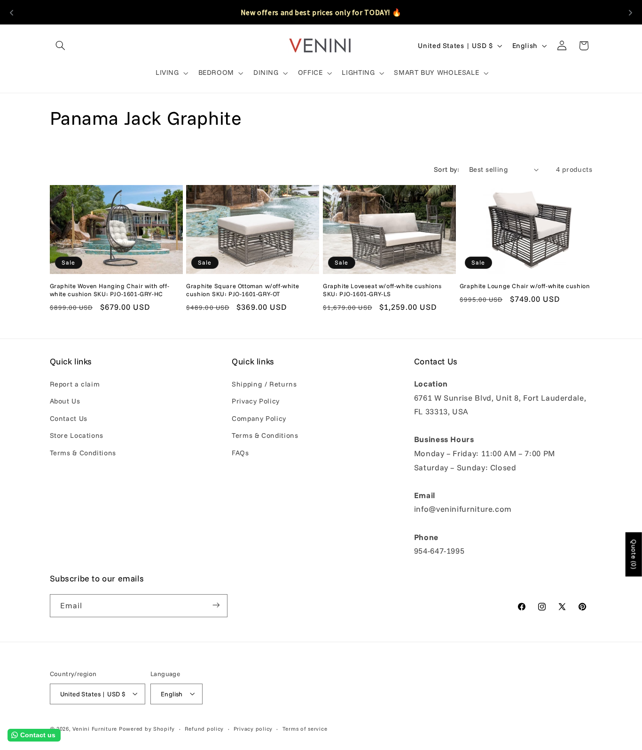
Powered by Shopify (147, 728)
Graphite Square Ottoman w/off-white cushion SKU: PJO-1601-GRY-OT (242, 290)
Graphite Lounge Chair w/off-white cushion (525, 286)
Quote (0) (634, 555)
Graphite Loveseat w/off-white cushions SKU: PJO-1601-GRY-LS (382, 290)
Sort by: (446, 169)
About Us (65, 401)
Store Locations (76, 435)
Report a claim (75, 383)
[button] (60, 45)
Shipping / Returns (264, 383)
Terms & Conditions (83, 452)
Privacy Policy (256, 401)
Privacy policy (253, 728)
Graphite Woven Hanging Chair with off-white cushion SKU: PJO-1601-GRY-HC (110, 290)
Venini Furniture (95, 728)
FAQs (240, 452)
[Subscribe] (216, 605)
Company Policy (259, 418)
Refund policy (204, 728)
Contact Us (68, 418)
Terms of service (305, 728)
